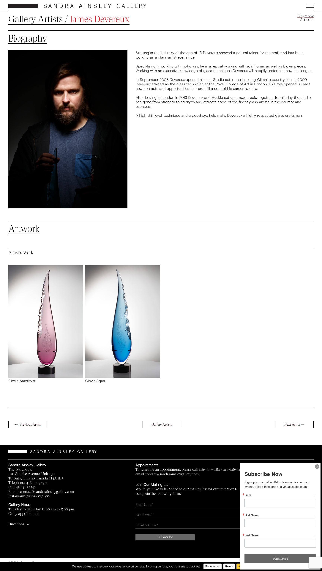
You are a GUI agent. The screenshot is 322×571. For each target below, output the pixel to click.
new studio (248, 97)
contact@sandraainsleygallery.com (47, 492)
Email (247, 494)
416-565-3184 (209, 470)
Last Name (251, 535)
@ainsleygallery (38, 496)
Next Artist (292, 424)
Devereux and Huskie (205, 97)
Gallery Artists (35, 19)
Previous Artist (30, 424)
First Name (251, 515)
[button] (275, 6)
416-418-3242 (233, 470)
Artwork (307, 20)
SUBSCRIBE (280, 558)
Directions (16, 524)
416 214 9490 (36, 483)
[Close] (317, 466)
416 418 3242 (26, 487)
